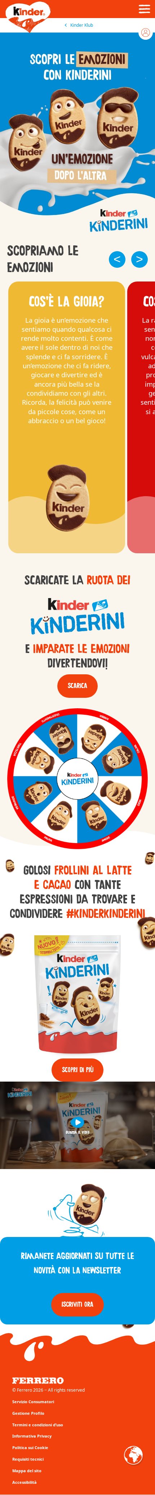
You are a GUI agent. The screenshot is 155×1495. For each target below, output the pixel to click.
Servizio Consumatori (33, 1402)
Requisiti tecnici (28, 1459)
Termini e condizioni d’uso (37, 1425)
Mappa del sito (26, 1471)
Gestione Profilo (28, 1413)
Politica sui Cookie (30, 1447)
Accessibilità (24, 1482)
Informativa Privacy (32, 1436)
